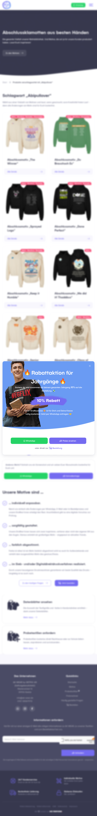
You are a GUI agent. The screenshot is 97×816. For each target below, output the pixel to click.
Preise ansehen (69, 441)
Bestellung (57, 448)
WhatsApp (30, 441)
